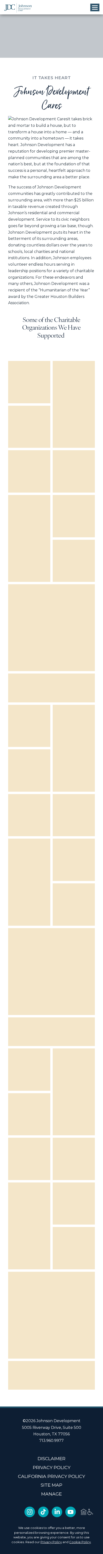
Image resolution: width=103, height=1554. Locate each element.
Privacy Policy (51, 1542)
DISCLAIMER (51, 1458)
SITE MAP (51, 1485)
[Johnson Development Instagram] (29, 1516)
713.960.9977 (51, 1440)
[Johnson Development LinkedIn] (57, 1516)
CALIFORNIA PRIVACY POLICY (51, 1476)
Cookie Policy (80, 1542)
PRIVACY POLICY (51, 1467)
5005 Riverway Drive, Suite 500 (51, 1427)
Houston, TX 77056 (51, 1434)
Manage (51, 1494)
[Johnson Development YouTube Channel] (70, 1516)
